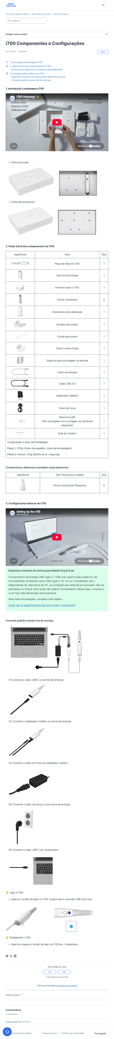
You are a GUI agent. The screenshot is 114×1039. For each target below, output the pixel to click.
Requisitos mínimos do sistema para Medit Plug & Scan (38, 76)
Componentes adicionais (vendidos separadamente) (37, 69)
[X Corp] (11, 956)
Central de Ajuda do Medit (17, 14)
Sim (49, 972)
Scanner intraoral (60, 14)
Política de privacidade (73, 1033)
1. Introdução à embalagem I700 (26, 62)
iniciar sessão (11, 1021)
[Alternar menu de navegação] (103, 5)
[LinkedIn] (15, 956)
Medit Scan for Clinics (40, 14)
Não (64, 972)
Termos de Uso (49, 1033)
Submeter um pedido (66, 985)
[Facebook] (7, 956)
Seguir (102, 52)
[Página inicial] (11, 5)
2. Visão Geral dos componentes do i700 (30, 66)
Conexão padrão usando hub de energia (31, 80)
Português (101, 1033)
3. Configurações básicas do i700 (27, 73)
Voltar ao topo (13, 995)
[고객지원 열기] (7, 1031)
